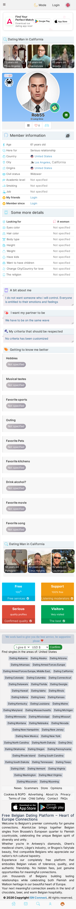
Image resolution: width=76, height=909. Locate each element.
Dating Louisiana (39, 703)
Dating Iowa (38, 697)
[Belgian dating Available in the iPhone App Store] (25, 804)
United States (43, 156)
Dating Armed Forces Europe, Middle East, (26, 671)
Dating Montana (17, 723)
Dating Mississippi (39, 716)
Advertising (35, 794)
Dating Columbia (36, 677)
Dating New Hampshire (26, 729)
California (59, 162)
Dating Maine (60, 703)
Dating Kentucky (17, 703)
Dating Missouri (61, 716)
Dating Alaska (39, 658)
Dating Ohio (65, 742)
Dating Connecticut (60, 677)
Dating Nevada (60, 723)
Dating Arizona (58, 658)
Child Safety (37, 798)
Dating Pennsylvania (59, 749)
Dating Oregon (36, 749)
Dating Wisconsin (27, 781)
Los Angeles (42, 162)
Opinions (56, 788)
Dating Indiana (20, 697)
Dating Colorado (14, 677)
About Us (52, 794)
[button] (4, 4)
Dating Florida (39, 684)
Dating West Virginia (50, 775)
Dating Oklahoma (15, 749)
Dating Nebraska (38, 723)
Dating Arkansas (20, 664)
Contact (52, 798)
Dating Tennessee (42, 762)
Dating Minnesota (16, 716)
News (17, 788)
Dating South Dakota (17, 762)
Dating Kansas (56, 697)
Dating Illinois (56, 690)
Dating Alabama (19, 658)
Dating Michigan (63, 710)
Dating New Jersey (53, 729)
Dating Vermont (36, 768)
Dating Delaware (18, 684)
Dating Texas (63, 762)
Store (44, 788)
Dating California (63, 671)
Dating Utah (18, 768)
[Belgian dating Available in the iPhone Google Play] (52, 804)
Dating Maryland (12, 710)
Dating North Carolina (16, 742)
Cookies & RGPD (15, 794)
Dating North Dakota (43, 742)
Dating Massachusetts (38, 710)
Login (56, 5)
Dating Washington (25, 775)
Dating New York (50, 736)
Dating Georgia (58, 684)
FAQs (64, 798)
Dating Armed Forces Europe (49, 664)
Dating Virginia (56, 768)
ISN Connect (38, 897)
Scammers (31, 788)
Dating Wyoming (49, 781)
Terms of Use (17, 798)
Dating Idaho (38, 690)
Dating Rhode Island (24, 755)
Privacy (66, 794)
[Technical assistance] (62, 904)
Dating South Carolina (51, 755)
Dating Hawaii (20, 690)
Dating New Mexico (27, 736)
